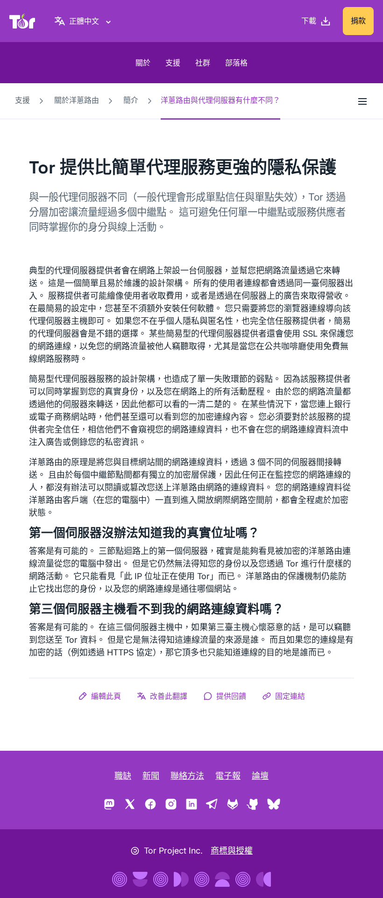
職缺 (122, 776)
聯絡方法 (187, 776)
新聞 (150, 776)
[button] (99, 696)
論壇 (260, 776)
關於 (142, 62)
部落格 (236, 62)
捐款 (358, 20)
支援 (172, 62)
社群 (202, 62)
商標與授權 (232, 850)
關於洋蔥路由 (76, 100)
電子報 (228, 776)
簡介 (130, 100)
